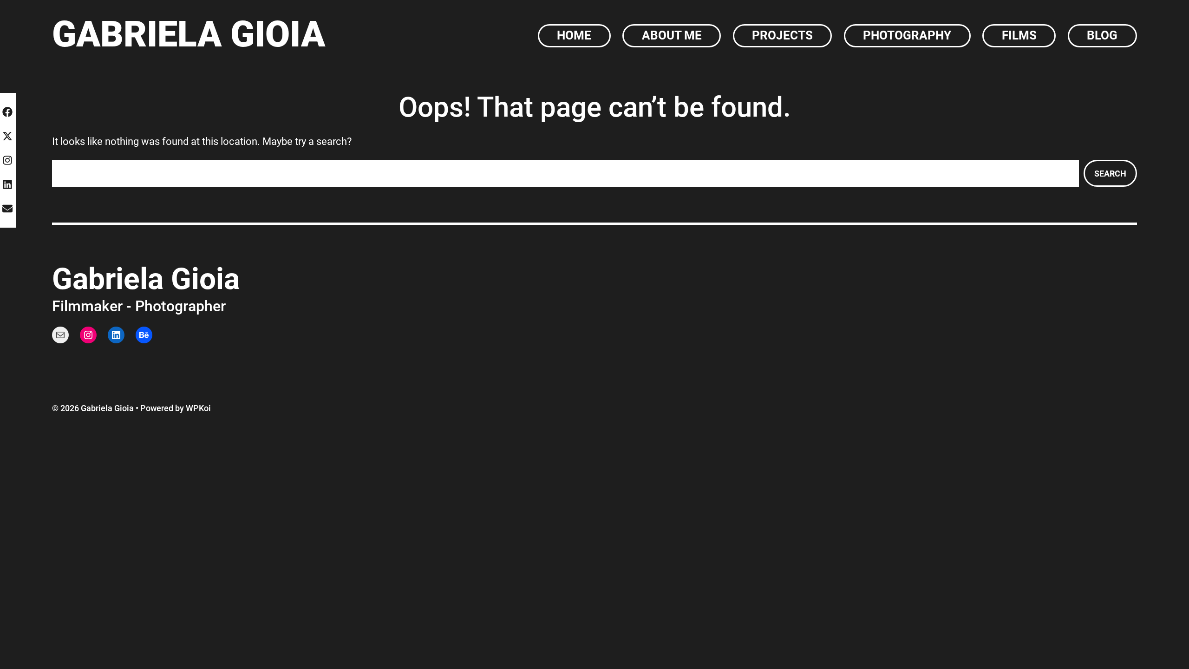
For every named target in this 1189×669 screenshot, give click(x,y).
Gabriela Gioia (188, 34)
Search (1110, 173)
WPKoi (198, 408)
